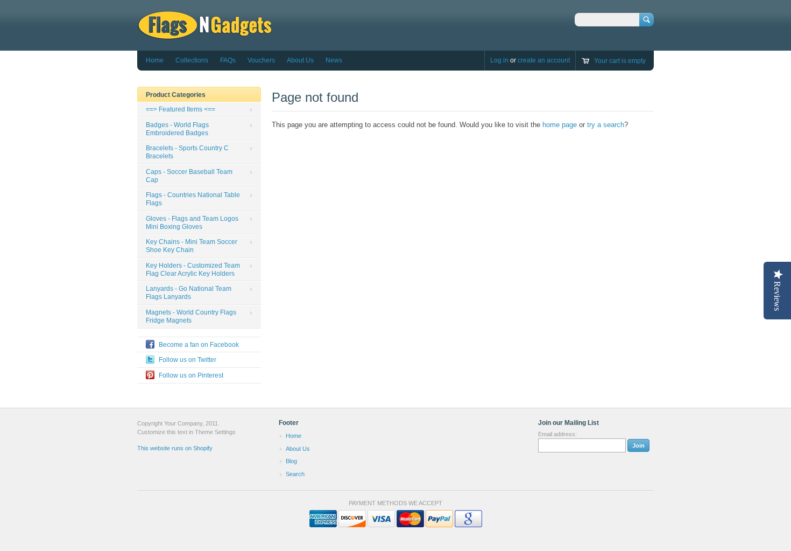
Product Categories (176, 95)
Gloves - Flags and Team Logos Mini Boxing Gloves (192, 223)
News (334, 60)
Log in (499, 60)
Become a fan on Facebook (199, 344)
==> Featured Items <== (180, 109)
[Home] (204, 34)
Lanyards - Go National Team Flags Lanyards (188, 293)
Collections (191, 60)
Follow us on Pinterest (191, 375)
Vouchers (261, 60)
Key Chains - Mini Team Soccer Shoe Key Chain (191, 246)
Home (155, 60)
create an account (544, 60)
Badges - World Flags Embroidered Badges (177, 129)
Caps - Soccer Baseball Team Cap (189, 176)
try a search (605, 125)
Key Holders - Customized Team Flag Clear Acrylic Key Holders (193, 269)
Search (295, 474)
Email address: (557, 434)
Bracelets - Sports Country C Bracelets (187, 152)
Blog (291, 461)
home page (559, 125)
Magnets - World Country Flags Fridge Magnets (191, 316)
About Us (300, 60)
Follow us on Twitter (187, 360)
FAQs (228, 60)
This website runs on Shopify (175, 448)
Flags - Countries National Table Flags (193, 199)
